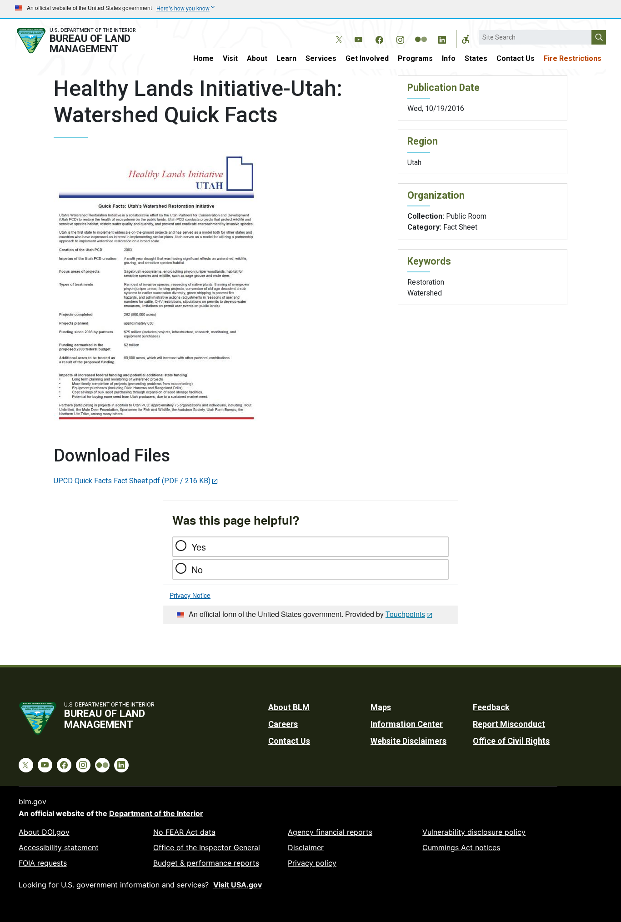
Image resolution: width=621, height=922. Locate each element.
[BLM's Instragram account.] (400, 38)
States (476, 58)
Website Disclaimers (408, 741)
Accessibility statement (59, 847)
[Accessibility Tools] (465, 39)
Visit (230, 58)
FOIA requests (43, 862)
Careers (283, 724)
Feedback (491, 707)
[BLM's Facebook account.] (379, 38)
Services (320, 58)
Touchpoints (405, 614)
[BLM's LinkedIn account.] (442, 38)
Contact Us (515, 58)
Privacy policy (312, 862)
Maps (381, 707)
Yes (198, 546)
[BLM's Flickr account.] (421, 32)
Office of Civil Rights (511, 741)
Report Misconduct (509, 724)
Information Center (407, 724)
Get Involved (367, 58)
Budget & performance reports (206, 862)
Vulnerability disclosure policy (474, 832)
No (197, 569)
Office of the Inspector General (206, 847)
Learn (286, 58)
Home (203, 58)
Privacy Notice (190, 595)
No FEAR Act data (184, 832)
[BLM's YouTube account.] (358, 38)
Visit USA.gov (237, 884)
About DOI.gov (44, 832)
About (257, 58)
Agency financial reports (330, 832)
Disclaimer (306, 847)
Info (449, 58)
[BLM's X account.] (337, 32)
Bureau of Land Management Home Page (86, 41)
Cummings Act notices (461, 847)
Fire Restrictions (572, 58)
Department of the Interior (156, 813)
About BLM (289, 707)
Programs (415, 58)
